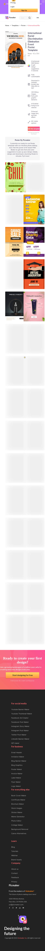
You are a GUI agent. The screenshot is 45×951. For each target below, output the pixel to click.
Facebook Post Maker (20, 722)
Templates (15, 25)
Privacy (14, 882)
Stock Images (16, 808)
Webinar (14, 855)
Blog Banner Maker (18, 761)
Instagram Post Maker (20, 730)
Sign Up (24, 10)
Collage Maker (17, 825)
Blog (13, 847)
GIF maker (15, 743)
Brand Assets (16, 860)
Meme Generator (18, 817)
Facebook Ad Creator (19, 718)
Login (12, 7)
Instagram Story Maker (20, 726)
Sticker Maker (16, 812)
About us (14, 869)
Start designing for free (22, 675)
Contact (14, 873)
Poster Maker (16, 769)
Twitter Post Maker (18, 735)
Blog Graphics (16, 765)
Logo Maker (16, 786)
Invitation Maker (17, 757)
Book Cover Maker (18, 795)
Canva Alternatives (18, 833)
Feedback (15, 877)
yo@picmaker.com (16, 904)
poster (23, 25)
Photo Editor (16, 821)
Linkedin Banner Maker (20, 739)
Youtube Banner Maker (20, 709)
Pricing (12, 3)
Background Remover (19, 829)
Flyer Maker (16, 782)
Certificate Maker (18, 800)
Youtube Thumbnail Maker (21, 714)
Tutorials (14, 851)
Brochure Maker (17, 804)
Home (7, 25)
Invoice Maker (16, 773)
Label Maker (16, 778)
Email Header (16, 752)
